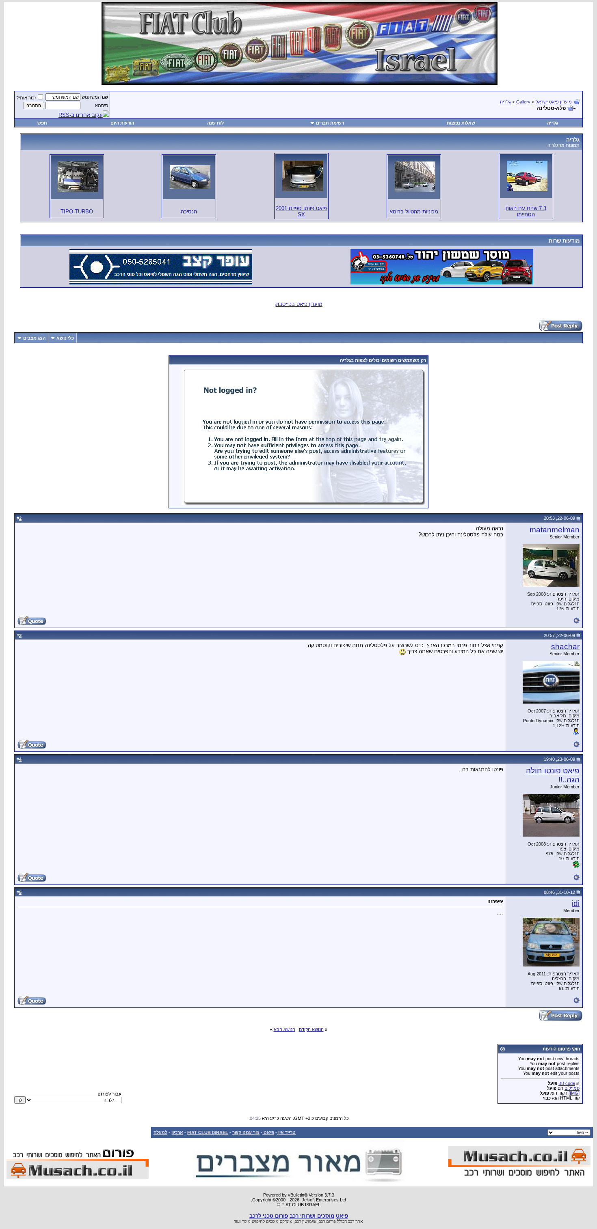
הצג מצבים (34, 338)
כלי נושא (65, 338)
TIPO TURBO (77, 212)
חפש (42, 123)
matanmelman (555, 529)
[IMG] (574, 1093)
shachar (565, 646)
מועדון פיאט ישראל (554, 101)
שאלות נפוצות (461, 123)
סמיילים (572, 1088)
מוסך (246, 1221)
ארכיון (177, 1132)
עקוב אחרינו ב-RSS (80, 115)
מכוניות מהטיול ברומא (413, 212)
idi (576, 903)
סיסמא (101, 105)
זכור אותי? (26, 97)
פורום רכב (327, 1221)
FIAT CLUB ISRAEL (207, 1132)
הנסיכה (189, 212)
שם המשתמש (95, 97)
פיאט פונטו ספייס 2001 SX (301, 211)
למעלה (160, 1132)
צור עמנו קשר (246, 1132)
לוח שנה (215, 123)
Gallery (523, 101)
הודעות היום (122, 123)
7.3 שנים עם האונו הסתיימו (526, 211)
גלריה (505, 101)
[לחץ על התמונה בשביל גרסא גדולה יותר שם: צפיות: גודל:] (527, 176)
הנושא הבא (284, 1029)
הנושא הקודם (311, 1029)
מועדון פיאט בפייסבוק (298, 304)
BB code (566, 1083)
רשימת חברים (330, 123)
